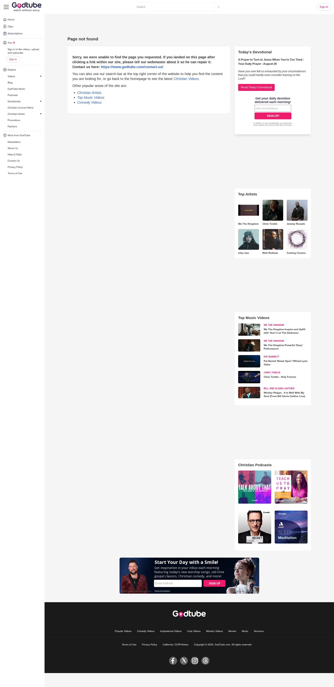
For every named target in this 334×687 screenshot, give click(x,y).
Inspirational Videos (171, 631)
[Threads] (205, 661)
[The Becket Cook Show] (254, 527)
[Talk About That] (254, 487)
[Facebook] (173, 661)
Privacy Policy (149, 644)
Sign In (13, 59)
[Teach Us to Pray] (291, 487)
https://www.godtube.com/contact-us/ (132, 67)
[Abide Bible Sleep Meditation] (291, 527)
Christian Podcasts (255, 465)
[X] (184, 661)
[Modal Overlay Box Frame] (273, 111)
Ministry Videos (214, 631)
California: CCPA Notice (175, 644)
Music (245, 631)
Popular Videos (123, 631)
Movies (232, 631)
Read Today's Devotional (256, 87)
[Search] (218, 7)
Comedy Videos (145, 631)
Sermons (259, 631)
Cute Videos (194, 631)
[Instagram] (195, 661)
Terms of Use (129, 644)
